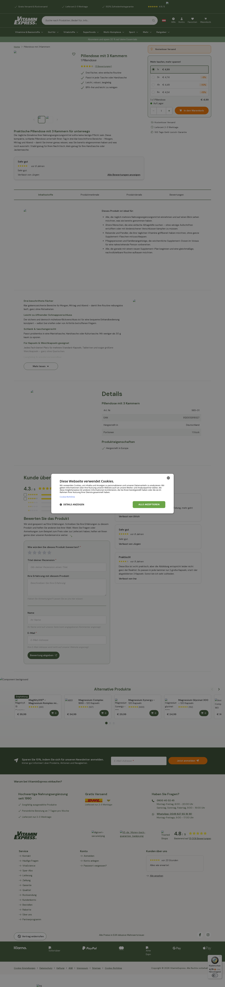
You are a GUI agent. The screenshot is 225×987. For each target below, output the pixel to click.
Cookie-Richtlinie (67, 496)
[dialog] (112, 493)
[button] (72, 504)
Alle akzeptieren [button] (149, 504)
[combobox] (168, 477)
